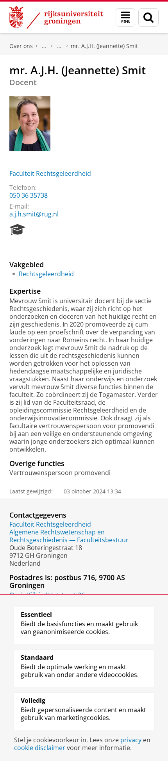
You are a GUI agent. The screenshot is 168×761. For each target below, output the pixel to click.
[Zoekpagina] (148, 17)
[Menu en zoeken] (125, 17)
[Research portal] (17, 229)
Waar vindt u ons (59, 46)
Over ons (21, 46)
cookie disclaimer (39, 748)
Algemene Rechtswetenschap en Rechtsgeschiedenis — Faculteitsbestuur (69, 536)
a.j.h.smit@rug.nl (34, 214)
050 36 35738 (28, 195)
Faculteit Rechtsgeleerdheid (50, 173)
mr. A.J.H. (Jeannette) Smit (104, 46)
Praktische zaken (44, 46)
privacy (130, 740)
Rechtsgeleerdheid (46, 274)
